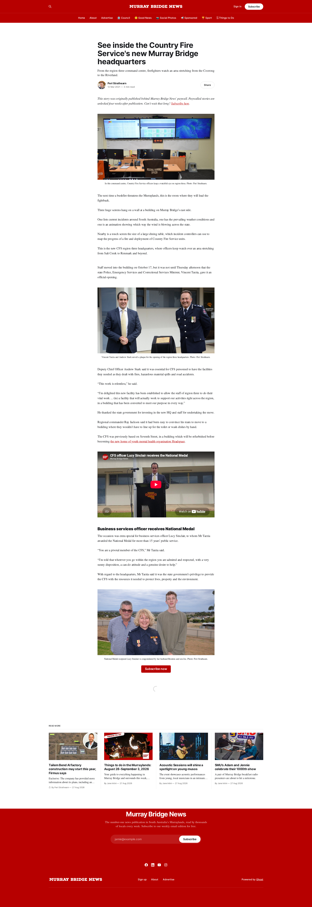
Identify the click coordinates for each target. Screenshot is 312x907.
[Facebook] (146, 865)
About (93, 17)
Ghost (259, 879)
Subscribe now (156, 669)
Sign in (237, 6)
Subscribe (254, 6)
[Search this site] (50, 6)
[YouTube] (159, 865)
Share (207, 85)
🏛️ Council (123, 17)
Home (81, 17)
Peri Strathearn (117, 83)
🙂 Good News (143, 17)
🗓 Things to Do (225, 17)
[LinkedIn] (152, 865)
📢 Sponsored (189, 17)
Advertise (107, 17)
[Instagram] (165, 865)
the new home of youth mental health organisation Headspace (147, 441)
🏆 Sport (207, 17)
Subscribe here (180, 103)
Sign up (142, 879)
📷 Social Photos (166, 17)
